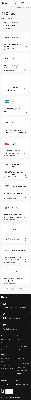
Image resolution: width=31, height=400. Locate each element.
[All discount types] (15, 3)
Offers (3, 18)
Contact (19, 343)
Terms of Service (6, 365)
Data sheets (5, 343)
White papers (5, 346)
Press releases (6, 350)
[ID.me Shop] (6, 3)
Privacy (3, 362)
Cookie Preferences (23, 364)
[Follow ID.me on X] (3, 384)
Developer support (23, 346)
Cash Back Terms (22, 367)
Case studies (5, 339)
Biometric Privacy (7, 369)
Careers (19, 339)
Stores (9, 18)
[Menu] (27, 3)
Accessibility (5, 358)
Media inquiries (22, 350)
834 (21, 289)
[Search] (23, 3)
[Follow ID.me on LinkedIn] (8, 384)
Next (25, 289)
